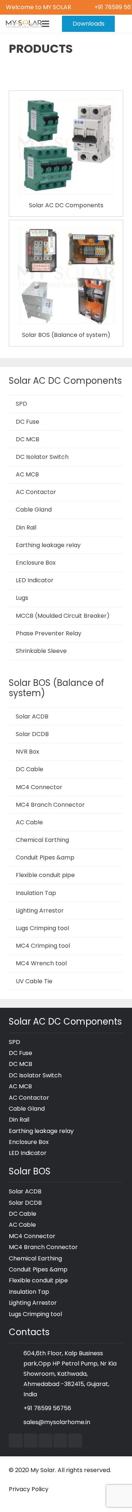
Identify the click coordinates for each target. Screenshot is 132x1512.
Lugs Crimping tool (42, 928)
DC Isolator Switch (42, 457)
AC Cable (29, 822)
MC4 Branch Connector (50, 804)
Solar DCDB (32, 734)
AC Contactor (36, 492)
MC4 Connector (39, 787)
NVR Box (27, 751)
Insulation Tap (36, 893)
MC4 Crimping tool (43, 945)
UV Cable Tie (34, 981)
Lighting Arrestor (40, 910)
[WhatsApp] (75, 1441)
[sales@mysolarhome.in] (16, 1422)
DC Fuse (27, 421)
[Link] (24, 23)
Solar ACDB (32, 716)
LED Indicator (35, 580)
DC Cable (29, 769)
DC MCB (27, 439)
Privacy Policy (28, 1489)
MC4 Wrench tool (41, 963)
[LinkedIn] (45, 1441)
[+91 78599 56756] (16, 1408)
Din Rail (26, 527)
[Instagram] (60, 1441)
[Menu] (45, 24)
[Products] (66, 101)
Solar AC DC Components (66, 205)
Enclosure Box (36, 562)
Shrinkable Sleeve (41, 651)
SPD (21, 404)
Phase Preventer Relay (48, 633)
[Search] (122, 24)
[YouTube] (31, 1441)
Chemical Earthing (42, 840)
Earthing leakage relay (48, 545)
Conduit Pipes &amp (45, 857)
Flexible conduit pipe (45, 875)
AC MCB (27, 474)
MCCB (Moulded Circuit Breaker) (63, 616)
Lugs (22, 598)
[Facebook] (16, 1441)
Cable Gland (34, 509)
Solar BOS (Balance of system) (66, 335)
